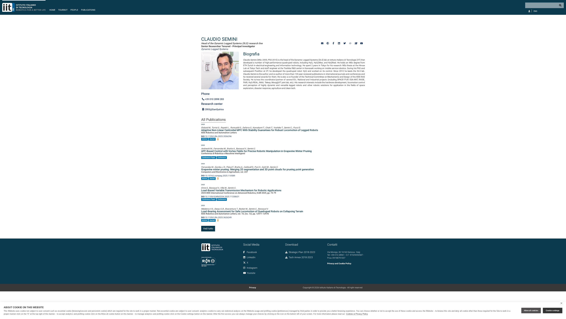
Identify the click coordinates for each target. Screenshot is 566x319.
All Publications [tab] (213, 120)
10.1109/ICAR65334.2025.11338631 (220, 196)
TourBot (63, 10)
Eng (535, 11)
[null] (328, 43)
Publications (88, 10)
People (74, 10)
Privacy (252, 287)
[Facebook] (333, 43)
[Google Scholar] (356, 43)
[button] (322, 43)
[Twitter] (344, 43)
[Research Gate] (350, 43)
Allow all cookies (531, 311)
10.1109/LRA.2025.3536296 (216, 136)
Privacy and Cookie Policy (339, 263)
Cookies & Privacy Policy (357, 314)
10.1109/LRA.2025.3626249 (216, 217)
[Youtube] (361, 43)
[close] (561, 303)
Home (52, 10)
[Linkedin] (339, 43)
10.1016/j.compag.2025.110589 (218, 175)
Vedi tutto (208, 228)
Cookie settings (552, 311)
